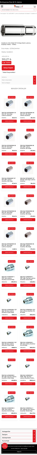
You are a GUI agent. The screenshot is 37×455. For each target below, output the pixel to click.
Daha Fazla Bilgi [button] (24, 448)
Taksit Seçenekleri (9, 72)
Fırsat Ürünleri (4, 446)
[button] (18, 77)
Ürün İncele (9, 121)
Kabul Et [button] (19, 451)
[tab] (18, 77)
